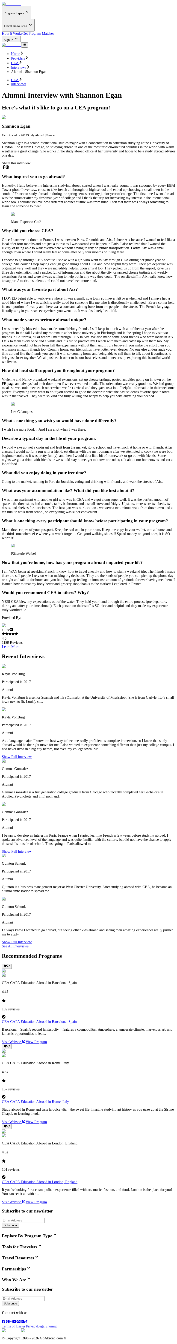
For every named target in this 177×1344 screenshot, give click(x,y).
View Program (36, 1042)
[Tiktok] (26, 1322)
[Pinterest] (18, 1322)
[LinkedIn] (22, 1322)
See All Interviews (15, 946)
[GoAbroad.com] (11, 4)
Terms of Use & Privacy (19, 1326)
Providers (18, 58)
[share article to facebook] (4, 167)
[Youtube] (15, 1322)
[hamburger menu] (24, 44)
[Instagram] (11, 1322)
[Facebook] (4, 1322)
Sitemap (51, 1326)
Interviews (18, 67)
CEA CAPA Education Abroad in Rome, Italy (35, 1102)
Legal (41, 1326)
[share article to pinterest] (7, 167)
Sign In (9, 40)
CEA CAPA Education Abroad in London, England (39, 1182)
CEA (15, 63)
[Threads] (7, 1322)
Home (15, 54)
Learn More (10, 647)
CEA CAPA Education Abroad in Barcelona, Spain (39, 1022)
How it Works (12, 33)
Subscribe (10, 1225)
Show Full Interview (17, 757)
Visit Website (11, 1042)
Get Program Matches (38, 33)
